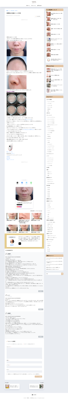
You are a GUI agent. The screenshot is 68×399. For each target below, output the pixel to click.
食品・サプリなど (50, 239)
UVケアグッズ (50, 179)
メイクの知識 (50, 165)
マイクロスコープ (50, 153)
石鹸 (48, 175)
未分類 (48, 167)
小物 (48, 214)
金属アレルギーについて (52, 235)
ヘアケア (48, 126)
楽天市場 (8, 158)
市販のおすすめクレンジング (52, 124)
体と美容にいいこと (51, 149)
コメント (9, 346)
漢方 (48, 247)
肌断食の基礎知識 (50, 220)
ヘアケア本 (49, 103)
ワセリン (49, 212)
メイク (48, 155)
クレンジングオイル (51, 119)
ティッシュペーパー (51, 208)
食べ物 (49, 249)
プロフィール (33, 5)
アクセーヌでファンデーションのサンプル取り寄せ (54, 258)
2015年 (36, 210)
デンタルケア (50, 144)
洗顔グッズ (49, 171)
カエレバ (12, 153)
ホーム (28, 5)
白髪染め (49, 136)
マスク (49, 210)
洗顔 (47, 169)
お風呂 (49, 142)
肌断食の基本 (50, 231)
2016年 (49, 191)
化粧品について (50, 224)
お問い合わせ (39, 5)
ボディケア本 (50, 107)
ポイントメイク (50, 161)
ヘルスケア (49, 138)
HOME (34, 394)
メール (8, 364)
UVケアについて (50, 181)
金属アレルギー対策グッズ (52, 237)
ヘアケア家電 (50, 132)
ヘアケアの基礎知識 (51, 130)
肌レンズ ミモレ (28, 119)
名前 (8, 360)
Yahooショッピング (10, 159)
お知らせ (48, 112)
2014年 (49, 187)
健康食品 (49, 245)
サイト (8, 369)
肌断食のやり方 (50, 229)
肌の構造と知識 (50, 227)
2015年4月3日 (10, 296)
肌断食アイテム (50, 201)
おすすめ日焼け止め (51, 183)
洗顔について (50, 173)
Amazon (8, 156)
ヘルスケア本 (50, 105)
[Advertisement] (15, 28)
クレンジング (49, 115)
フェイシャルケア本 (51, 101)
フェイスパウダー (51, 159)
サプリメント (50, 241)
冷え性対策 (49, 151)
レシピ (49, 243)
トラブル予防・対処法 (51, 222)
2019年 (49, 196)
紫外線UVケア (49, 177)
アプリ (49, 140)
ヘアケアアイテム (51, 128)
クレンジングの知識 (51, 122)
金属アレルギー (50, 233)
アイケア (49, 203)
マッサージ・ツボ (51, 147)
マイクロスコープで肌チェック (29, 129)
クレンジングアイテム (51, 117)
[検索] (62, 274)
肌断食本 (49, 109)
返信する (40, 291)
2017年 (49, 193)
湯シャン (49, 134)
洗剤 (48, 216)
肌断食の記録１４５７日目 (50, 267)
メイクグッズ (50, 163)
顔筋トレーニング (51, 218)
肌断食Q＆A (49, 198)
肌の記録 (40, 210)
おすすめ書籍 (49, 99)
